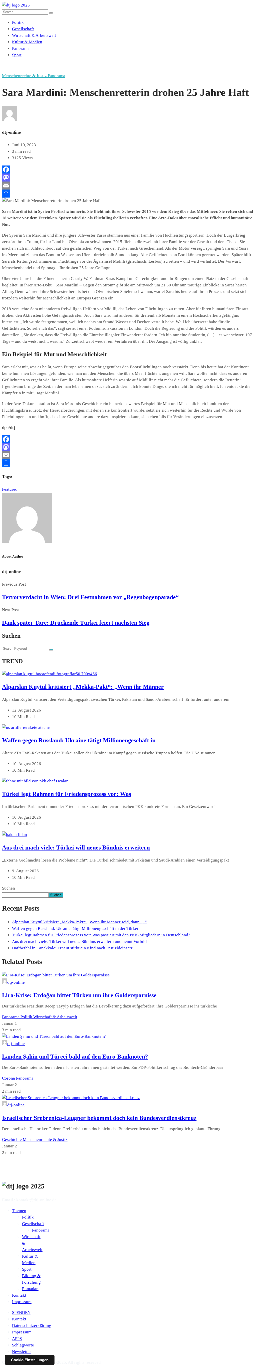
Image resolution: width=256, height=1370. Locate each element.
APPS (17, 1338)
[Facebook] (128, 169)
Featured (10, 489)
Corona (9, 1078)
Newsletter (21, 1351)
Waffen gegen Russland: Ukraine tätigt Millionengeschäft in (79, 740)
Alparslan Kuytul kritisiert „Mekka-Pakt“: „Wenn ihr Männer (83, 686)
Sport (17, 55)
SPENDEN (21, 1312)
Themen (19, 1210)
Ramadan (30, 1288)
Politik (18, 22)
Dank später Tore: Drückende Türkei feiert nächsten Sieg (76, 622)
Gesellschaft (23, 29)
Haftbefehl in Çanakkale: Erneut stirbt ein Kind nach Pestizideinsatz (72, 948)
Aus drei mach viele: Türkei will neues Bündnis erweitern (76, 847)
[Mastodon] (128, 178)
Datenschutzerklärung (31, 1325)
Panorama (21, 48)
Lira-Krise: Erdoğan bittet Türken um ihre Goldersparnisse (79, 995)
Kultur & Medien (27, 42)
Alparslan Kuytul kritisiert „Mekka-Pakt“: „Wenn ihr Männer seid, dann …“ (79, 922)
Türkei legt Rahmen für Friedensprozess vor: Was (66, 794)
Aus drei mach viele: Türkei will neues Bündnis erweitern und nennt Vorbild (79, 941)
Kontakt (19, 1295)
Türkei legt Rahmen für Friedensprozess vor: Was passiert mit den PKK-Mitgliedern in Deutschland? (101, 935)
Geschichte (12, 1139)
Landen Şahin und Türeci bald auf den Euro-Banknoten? (75, 1056)
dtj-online (16, 982)
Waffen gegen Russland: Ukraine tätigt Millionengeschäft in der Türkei (75, 928)
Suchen (8, 888)
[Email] (128, 186)
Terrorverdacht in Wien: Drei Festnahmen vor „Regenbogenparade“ (90, 597)
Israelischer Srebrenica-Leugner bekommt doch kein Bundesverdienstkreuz (99, 1118)
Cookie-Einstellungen (29, 1360)
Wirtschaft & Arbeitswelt (34, 35)
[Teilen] (128, 194)
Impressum (22, 1301)
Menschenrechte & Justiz (25, 75)
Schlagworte (23, 1345)
